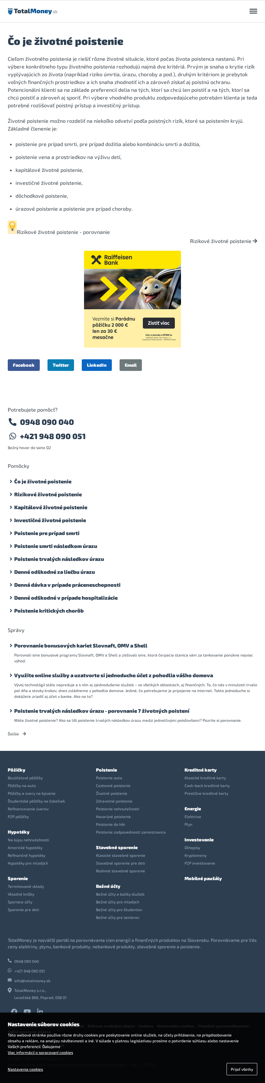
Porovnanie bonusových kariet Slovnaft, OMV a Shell (80, 645)
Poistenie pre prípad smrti (47, 533)
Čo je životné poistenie (42, 481)
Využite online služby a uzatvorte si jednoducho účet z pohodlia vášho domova (113, 675)
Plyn (188, 824)
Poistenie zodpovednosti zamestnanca (131, 832)
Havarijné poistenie (113, 816)
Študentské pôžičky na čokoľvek (36, 801)
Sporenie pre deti (23, 909)
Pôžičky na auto (22, 785)
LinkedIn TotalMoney (40, 1012)
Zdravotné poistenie (114, 801)
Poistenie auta (109, 777)
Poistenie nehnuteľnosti (117, 808)
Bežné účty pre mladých (117, 901)
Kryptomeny (196, 855)
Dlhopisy (192, 847)
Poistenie (106, 770)
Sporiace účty (20, 901)
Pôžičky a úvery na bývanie (32, 793)
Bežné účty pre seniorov (117, 917)
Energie (193, 808)
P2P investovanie (200, 863)
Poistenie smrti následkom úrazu (55, 546)
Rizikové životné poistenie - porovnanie (63, 232)
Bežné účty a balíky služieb (120, 894)
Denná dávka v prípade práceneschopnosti (67, 585)
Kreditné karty (201, 770)
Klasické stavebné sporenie (120, 855)
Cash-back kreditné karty (207, 785)
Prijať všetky (242, 1069)
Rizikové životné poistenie (221, 241)
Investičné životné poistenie (50, 520)
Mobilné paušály (203, 878)
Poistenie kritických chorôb (49, 610)
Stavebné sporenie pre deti (120, 863)
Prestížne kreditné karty (206, 793)
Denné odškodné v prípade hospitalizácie (66, 597)
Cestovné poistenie (113, 785)
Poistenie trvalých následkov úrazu (59, 559)
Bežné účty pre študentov (119, 909)
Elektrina (193, 816)
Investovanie (199, 839)
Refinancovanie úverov (28, 808)
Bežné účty (108, 886)
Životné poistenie (111, 793)
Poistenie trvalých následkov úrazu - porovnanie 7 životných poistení (101, 711)
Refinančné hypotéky (26, 855)
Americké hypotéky (25, 847)
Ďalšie (14, 733)
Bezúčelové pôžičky (25, 777)
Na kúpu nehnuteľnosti (28, 839)
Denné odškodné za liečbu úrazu (54, 572)
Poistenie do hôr (110, 824)
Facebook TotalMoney (14, 1012)
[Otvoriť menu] (253, 11)
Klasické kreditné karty (205, 777)
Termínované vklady (26, 886)
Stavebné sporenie (117, 847)
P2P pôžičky (18, 816)
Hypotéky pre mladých (28, 863)
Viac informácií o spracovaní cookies (40, 1052)
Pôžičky (16, 770)
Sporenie (18, 878)
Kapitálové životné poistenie (50, 507)
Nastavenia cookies (25, 1069)
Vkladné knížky (21, 894)
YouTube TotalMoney (27, 1012)
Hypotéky (18, 832)
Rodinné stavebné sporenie (120, 870)
